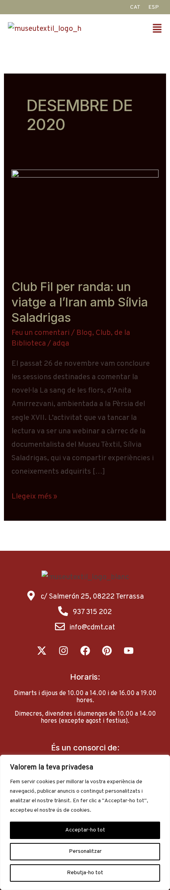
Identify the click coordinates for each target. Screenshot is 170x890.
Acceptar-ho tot (85, 830)
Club (103, 333)
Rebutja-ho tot (85, 872)
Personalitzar (85, 851)
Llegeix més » (34, 495)
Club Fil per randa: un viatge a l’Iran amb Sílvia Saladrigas (79, 302)
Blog (84, 333)
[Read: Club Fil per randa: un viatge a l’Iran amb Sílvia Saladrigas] (85, 218)
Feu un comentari (40, 333)
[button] (158, 29)
